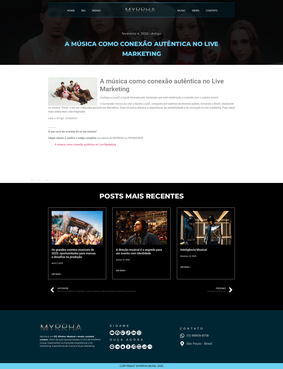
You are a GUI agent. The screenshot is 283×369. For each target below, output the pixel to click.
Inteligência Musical (193, 249)
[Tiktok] (128, 333)
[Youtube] (112, 333)
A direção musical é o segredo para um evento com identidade (139, 251)
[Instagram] (139, 333)
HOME (71, 10)
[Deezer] (144, 346)
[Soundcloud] (117, 346)
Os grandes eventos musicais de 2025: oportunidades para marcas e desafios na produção (74, 253)
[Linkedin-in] (133, 333)
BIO (83, 10)
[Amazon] (128, 346)
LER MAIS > (57, 274)
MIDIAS (96, 10)
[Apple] (123, 346)
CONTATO (212, 10)
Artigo (156, 33)
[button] (32, 180)
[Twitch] (123, 333)
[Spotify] (112, 346)
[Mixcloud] (150, 346)
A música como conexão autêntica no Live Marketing (85, 144)
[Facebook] (117, 333)
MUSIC (181, 10)
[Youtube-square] (139, 346)
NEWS (195, 10)
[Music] (133, 346)
